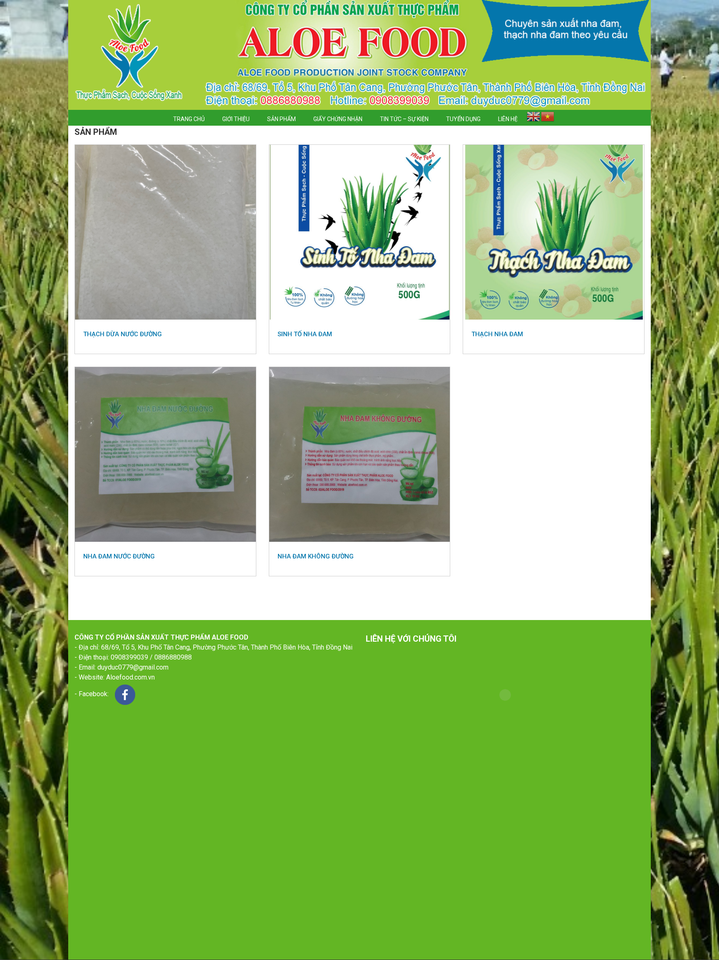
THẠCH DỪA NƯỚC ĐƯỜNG (122, 334)
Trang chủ (189, 119)
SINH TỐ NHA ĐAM (305, 334)
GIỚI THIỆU (236, 119)
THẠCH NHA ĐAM (497, 334)
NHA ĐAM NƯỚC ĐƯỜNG (119, 556)
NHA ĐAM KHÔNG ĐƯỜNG (316, 556)
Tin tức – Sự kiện (404, 119)
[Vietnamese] (547, 118)
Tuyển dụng (463, 119)
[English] (533, 118)
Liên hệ (508, 119)
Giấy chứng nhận (337, 119)
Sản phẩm (281, 119)
